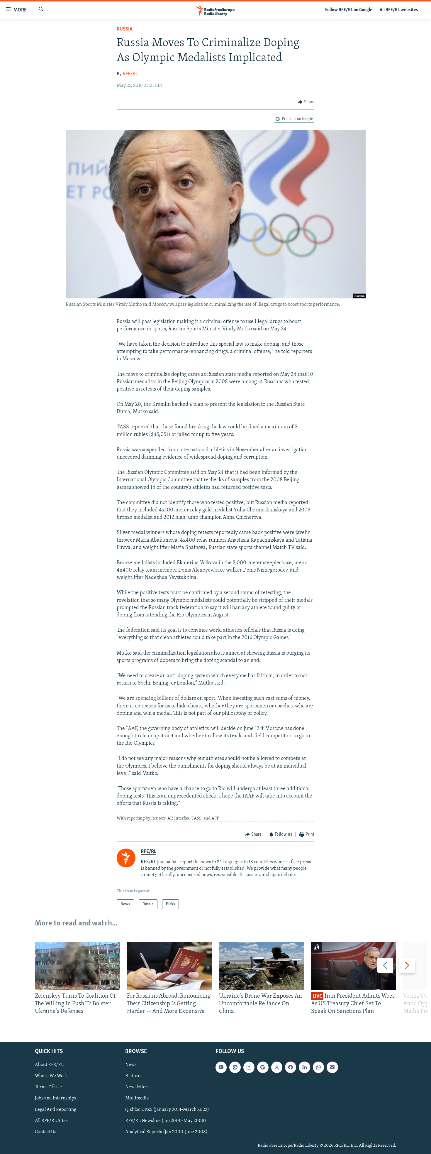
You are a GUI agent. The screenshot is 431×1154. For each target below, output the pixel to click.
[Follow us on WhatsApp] (318, 1067)
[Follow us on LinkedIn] (304, 1067)
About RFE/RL (49, 1064)
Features (133, 1076)
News (131, 1064)
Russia (125, 29)
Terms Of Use (48, 1087)
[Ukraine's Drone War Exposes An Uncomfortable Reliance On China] (261, 966)
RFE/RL (130, 74)
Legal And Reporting (55, 1109)
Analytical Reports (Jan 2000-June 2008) (166, 1132)
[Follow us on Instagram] (248, 1067)
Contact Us (45, 1132)
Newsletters (137, 1087)
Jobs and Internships (55, 1098)
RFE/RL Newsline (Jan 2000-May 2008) (165, 1120)
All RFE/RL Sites (51, 1120)
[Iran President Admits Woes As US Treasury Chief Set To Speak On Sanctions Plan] (353, 966)
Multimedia (137, 1098)
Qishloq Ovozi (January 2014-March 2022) (167, 1109)
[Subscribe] (332, 1067)
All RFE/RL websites (399, 10)
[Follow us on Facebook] (290, 1067)
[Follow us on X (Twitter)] (276, 1067)
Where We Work (51, 1076)
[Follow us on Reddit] (234, 1067)
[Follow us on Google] (262, 1067)
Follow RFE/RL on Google (348, 10)
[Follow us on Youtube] (221, 1067)
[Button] (306, 102)
